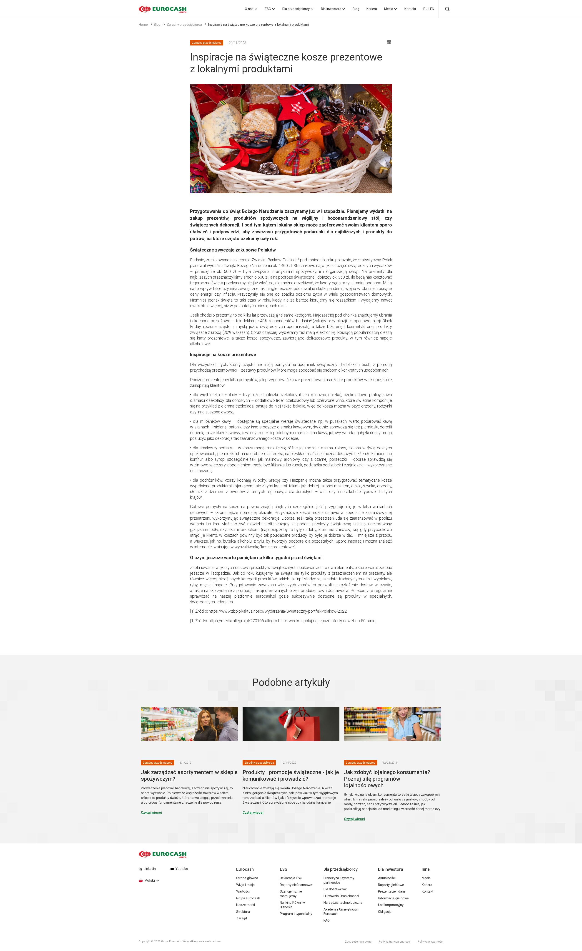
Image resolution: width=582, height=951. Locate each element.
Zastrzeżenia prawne (358, 941)
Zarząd (241, 918)
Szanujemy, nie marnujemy (291, 893)
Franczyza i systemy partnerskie (339, 880)
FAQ (327, 920)
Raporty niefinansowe (296, 885)
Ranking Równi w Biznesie (292, 905)
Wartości (243, 891)
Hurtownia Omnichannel (341, 896)
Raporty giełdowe (391, 885)
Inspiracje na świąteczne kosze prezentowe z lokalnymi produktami (258, 25)
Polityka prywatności (430, 941)
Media (388, 9)
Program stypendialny (296, 914)
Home (143, 25)
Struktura (243, 912)
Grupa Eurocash (248, 898)
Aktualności (387, 878)
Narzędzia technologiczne (343, 903)
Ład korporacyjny (391, 905)
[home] (156, 9)
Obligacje (384, 912)
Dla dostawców (335, 889)
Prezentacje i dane (392, 891)
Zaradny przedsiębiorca (184, 25)
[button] (251, 9)
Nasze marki (245, 905)
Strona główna (247, 878)
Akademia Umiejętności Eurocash (341, 911)
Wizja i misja (245, 885)
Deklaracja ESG (291, 878)
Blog (356, 9)
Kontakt (410, 9)
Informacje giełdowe (393, 898)
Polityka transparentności (395, 941)
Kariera (371, 9)
